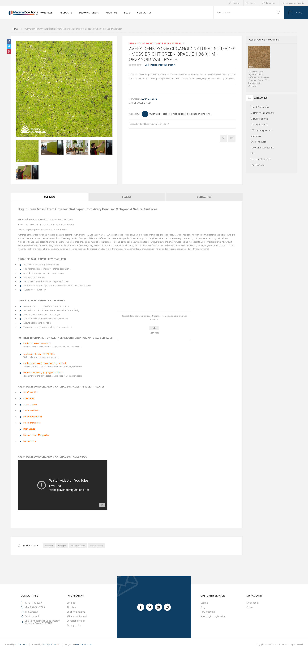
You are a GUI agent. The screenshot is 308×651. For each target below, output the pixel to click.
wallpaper (62, 546)
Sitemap (71, 603)
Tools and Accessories (262, 147)
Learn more (154, 333)
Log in (253, 3)
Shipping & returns (76, 612)
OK (154, 328)
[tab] (49, 197)
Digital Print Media (259, 118)
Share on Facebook (9, 41)
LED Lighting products (262, 130)
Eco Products (258, 165)
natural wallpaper (78, 546)
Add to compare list (223, 138)
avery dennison (96, 546)
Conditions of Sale (76, 621)
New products (208, 612)
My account (252, 603)
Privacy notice (74, 625)
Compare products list (295, 3)
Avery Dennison (149, 99)
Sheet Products (258, 142)
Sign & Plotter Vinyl (260, 107)
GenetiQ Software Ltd (51, 644)
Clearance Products (261, 159)
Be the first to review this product (160, 65)
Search (278, 12)
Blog (203, 607)
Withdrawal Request (77, 616)
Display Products (259, 124)
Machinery (256, 136)
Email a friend (231, 138)
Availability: (134, 114)
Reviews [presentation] (127, 197)
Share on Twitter (9, 46)
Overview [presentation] (49, 197)
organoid (49, 546)
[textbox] (243, 12)
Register (236, 3)
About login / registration (213, 616)
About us (71, 607)
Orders (249, 607)
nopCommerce (21, 644)
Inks (253, 153)
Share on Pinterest (9, 51)
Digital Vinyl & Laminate (262, 113)
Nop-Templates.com (83, 644)
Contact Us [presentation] (204, 197)
